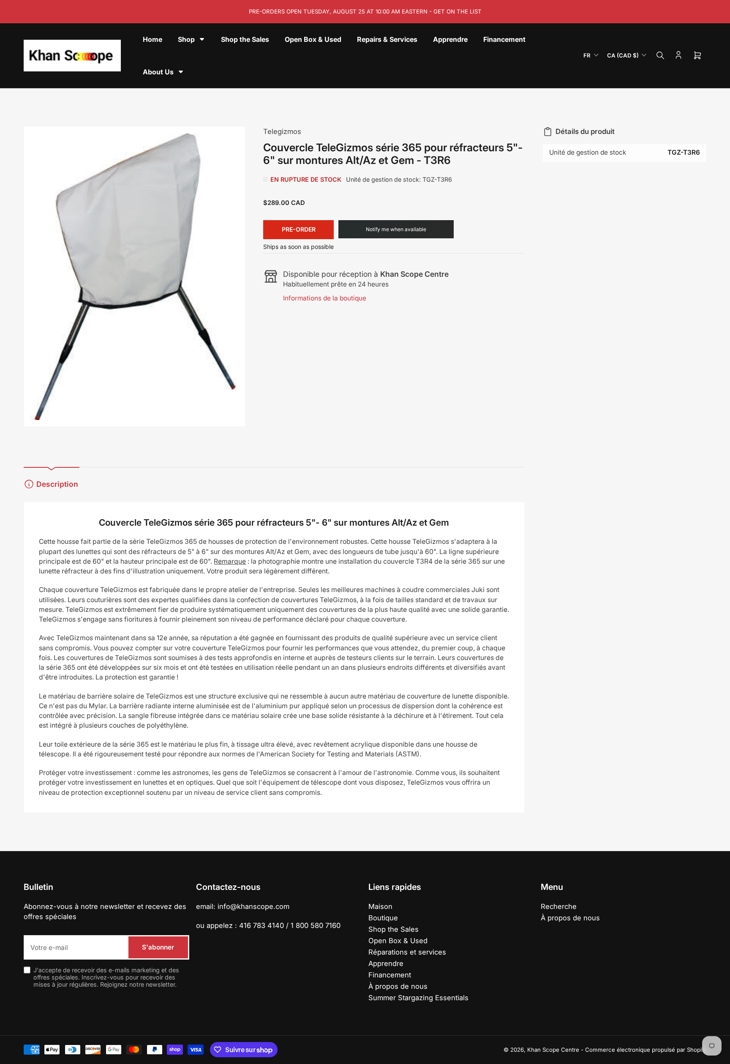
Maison (380, 906)
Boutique (383, 918)
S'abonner (158, 947)
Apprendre (385, 963)
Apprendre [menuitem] (450, 39)
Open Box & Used (398, 940)
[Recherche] (660, 55)
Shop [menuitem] (186, 39)
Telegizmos (282, 131)
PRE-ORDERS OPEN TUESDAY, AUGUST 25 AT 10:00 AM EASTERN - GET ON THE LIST (365, 11)
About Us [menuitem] (158, 72)
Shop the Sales (393, 929)
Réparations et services (407, 952)
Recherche (559, 906)
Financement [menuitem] (504, 39)
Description (57, 484)
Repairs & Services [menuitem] (387, 39)
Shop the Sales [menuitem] (245, 39)
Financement (389, 975)
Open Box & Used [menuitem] (313, 39)
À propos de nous (398, 986)
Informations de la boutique (324, 298)
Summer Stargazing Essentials (418, 997)
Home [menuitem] (152, 39)
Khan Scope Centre (553, 1049)
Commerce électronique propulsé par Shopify (646, 1049)
